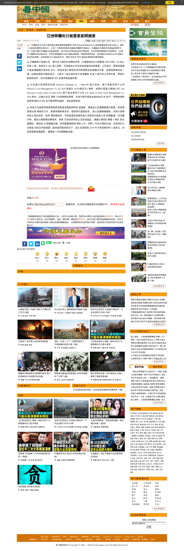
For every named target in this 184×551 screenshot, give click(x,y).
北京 (154, 444)
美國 (59, 21)
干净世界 (44, 539)
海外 (152, 461)
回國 (135, 461)
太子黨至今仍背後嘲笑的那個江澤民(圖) (147, 355)
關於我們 (74, 537)
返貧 (59, 460)
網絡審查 (159, 450)
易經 (153, 467)
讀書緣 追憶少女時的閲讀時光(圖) (145, 80)
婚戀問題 (105, 427)
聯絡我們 (55, 537)
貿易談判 (161, 427)
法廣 (153, 436)
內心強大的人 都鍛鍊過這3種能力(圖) (70, 309)
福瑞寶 (117, 539)
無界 (153, 539)
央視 (138, 458)
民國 (132, 464)
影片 (147, 21)
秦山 (134, 498)
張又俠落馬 (136, 136)
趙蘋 (157, 495)
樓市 (160, 441)
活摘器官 (133, 453)
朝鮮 (132, 438)
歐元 (143, 441)
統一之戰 (110, 460)
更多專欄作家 (159, 509)
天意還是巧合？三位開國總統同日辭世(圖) (148, 67)
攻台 (104, 460)
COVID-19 (97, 316)
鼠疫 (30, 345)
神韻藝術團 (56, 539)
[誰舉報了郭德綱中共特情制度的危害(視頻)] (35, 433)
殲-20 (99, 460)
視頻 (20, 395)
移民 (145, 458)
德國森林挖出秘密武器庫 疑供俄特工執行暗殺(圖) (156, 245)
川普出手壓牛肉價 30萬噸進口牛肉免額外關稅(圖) (156, 223)
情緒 (73, 313)
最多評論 (139, 367)
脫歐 (141, 438)
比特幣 (138, 441)
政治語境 (38, 460)
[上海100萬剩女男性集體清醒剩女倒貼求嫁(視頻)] (107, 400)
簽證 (132, 461)
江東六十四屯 (142, 453)
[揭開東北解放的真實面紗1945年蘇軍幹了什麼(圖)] (71, 353)
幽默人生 (159, 467)
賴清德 (155, 413)
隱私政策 (96, 537)
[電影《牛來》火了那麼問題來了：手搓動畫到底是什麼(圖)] (71, 321)
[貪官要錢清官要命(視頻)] (35, 466)
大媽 (164, 444)
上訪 (147, 450)
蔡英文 (149, 444)
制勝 (95, 460)
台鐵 (156, 416)
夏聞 (157, 489)
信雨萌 (71, 348)
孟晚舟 (138, 427)
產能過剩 (71, 460)
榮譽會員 (109, 216)
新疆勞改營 (152, 455)
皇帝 (143, 467)
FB (164, 436)
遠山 (145, 489)
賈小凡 (135, 486)
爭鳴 (31, 25)
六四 (159, 422)
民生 (148, 461)
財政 (164, 441)
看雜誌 (78, 539)
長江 (137, 422)
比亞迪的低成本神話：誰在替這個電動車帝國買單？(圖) (98, 390)
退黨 (163, 422)
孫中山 (144, 464)
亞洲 (18, 49)
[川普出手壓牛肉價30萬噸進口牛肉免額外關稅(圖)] (138, 220)
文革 (161, 469)
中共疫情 (112, 316)
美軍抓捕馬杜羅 (137, 139)
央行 (145, 438)
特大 (113, 41)
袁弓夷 (146, 422)
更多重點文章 (159, 286)
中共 (26, 380)
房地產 (155, 441)
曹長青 (146, 504)
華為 (156, 424)
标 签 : (21, 45)
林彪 (132, 467)
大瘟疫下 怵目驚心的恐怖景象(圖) (33, 341)
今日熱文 (23, 284)
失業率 (64, 460)
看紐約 (99, 539)
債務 (149, 438)
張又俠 (143, 419)
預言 (144, 469)
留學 (154, 458)
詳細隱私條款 (146, 3)
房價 (132, 447)
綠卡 (143, 461)
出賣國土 (150, 419)
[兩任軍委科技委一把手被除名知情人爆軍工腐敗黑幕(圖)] (107, 353)
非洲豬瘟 (141, 447)
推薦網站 (33, 539)
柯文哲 (136, 424)
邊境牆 (147, 427)
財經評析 (64, 25)
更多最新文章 (159, 324)
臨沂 (26, 316)
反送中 (132, 433)
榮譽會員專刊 (138, 59)
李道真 (146, 486)
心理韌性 (67, 313)
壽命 (157, 469)
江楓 (145, 501)
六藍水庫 (104, 348)
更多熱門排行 (159, 361)
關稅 (143, 427)
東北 (58, 380)
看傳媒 (108, 539)
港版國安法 (153, 422)
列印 (108, 41)
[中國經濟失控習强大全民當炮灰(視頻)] (71, 433)
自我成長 (79, 313)
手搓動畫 (64, 348)
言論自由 (160, 455)
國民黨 (151, 416)
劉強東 (159, 444)
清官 (27, 490)
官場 (48, 21)
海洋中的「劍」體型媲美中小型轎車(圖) (147, 315)
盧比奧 (160, 413)
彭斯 (152, 427)
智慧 (132, 469)
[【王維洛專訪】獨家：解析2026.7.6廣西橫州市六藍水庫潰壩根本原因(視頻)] (107, 321)
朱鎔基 (36, 490)
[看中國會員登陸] (148, 33)
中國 (31, 45)
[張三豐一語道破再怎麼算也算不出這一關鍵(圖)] (138, 231)
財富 (132, 444)
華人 (141, 458)
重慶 (22, 380)
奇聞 (136, 21)
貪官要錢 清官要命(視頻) (29, 486)
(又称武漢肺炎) (142, 413)
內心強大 (60, 313)
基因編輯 (160, 447)
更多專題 (160, 143)
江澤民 (142, 430)
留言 (103, 41)
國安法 (161, 416)
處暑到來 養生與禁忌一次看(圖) (144, 309)
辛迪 (157, 504)
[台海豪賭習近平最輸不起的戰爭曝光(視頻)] (107, 433)
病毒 (132, 416)
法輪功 (152, 450)
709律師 (143, 450)
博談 (81, 21)
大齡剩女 (97, 427)
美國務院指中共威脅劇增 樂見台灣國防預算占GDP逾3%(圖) (156, 179)
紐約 (92, 21)
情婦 (141, 433)
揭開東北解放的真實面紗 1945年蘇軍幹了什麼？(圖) (156, 278)
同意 (169, 3)
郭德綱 (23, 460)
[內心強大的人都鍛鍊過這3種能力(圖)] (71, 289)
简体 (93, 41)
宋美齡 (155, 464)
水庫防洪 (112, 348)
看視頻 (126, 539)
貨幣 (160, 438)
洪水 (141, 422)
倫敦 (26, 345)
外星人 (152, 469)
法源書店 (68, 539)
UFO (148, 424)
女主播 (133, 458)
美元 (156, 438)
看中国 (37, 11)
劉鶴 (132, 430)
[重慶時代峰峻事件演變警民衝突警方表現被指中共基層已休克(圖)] (35, 353)
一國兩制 (133, 436)
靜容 (145, 498)
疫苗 (132, 424)
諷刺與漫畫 (53, 25)
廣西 (95, 348)
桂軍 (135, 464)
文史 (114, 21)
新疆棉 (132, 422)
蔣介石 (150, 464)
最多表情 (157, 367)
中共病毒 (105, 316)
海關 (157, 458)
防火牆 (132, 450)
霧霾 (154, 447)
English (106, 537)
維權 (137, 450)
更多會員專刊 (159, 83)
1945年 (64, 380)
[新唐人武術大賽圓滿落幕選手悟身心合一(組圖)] (138, 210)
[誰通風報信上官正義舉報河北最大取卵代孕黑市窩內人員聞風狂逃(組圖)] (138, 198)
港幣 (150, 441)
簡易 (157, 483)
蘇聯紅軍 (70, 380)
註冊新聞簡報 (138, 515)
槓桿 (153, 438)
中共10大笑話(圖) (138, 352)
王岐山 (132, 427)
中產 (135, 444)
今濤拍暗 (147, 483)
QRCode (57, 243)
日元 (146, 441)
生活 (125, 21)
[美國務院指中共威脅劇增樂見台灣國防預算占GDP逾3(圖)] (138, 177)
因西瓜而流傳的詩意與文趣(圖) (144, 64)
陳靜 (145, 492)
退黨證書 (89, 539)
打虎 (153, 433)
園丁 (134, 495)
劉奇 (135, 467)
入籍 (139, 461)
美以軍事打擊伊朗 (138, 132)
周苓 (134, 492)
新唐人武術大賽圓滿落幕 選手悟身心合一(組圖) (156, 212)
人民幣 (132, 441)
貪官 (22, 490)
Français (117, 537)
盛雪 (145, 495)
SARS (145, 455)
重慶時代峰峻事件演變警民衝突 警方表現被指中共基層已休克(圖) (156, 157)
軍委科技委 (97, 380)
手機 (139, 469)
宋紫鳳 (135, 483)
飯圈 (38, 380)
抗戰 (139, 464)
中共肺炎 (133, 413)
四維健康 (136, 504)
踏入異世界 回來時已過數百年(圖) (145, 73)
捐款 (65, 537)
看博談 (30, 30)
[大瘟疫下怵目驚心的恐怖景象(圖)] (35, 321)
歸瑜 (157, 486)
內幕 (157, 430)
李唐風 (158, 492)
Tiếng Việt (129, 537)
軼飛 (134, 489)
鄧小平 (161, 464)
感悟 (135, 469)
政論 (37, 25)
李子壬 (158, 501)
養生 (132, 472)
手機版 (87, 41)
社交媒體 (159, 436)
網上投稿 (44, 537)
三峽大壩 (157, 419)
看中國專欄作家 (140, 478)
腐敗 (145, 433)
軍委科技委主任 (108, 380)
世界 (103, 21)
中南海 (153, 430)
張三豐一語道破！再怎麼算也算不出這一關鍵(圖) (156, 234)
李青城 (158, 498)
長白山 (159, 453)
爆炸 (34, 316)
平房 (30, 316)
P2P (150, 447)
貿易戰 (132, 419)
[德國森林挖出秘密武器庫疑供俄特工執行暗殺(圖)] (138, 242)
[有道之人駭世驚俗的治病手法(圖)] (138, 253)
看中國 (161, 433)
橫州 (99, 348)
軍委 (117, 380)
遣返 (161, 458)
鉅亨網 (35, 198)
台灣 (145, 444)
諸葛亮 (148, 467)
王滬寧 (136, 430)
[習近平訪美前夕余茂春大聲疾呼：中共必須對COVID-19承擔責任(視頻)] (107, 289)
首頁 (26, 21)
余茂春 (119, 316)
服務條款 (85, 537)
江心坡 (139, 455)
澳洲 (162, 461)
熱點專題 (136, 127)
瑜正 (134, 501)
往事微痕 (140, 436)
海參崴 (140, 444)
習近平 (138, 419)
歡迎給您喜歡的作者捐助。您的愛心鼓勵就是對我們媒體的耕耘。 (56, 188)
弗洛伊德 (143, 424)
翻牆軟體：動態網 (140, 539)
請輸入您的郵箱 (149, 520)
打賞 (98, 41)
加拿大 (136, 438)
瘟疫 (22, 345)
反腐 (149, 433)
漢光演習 (145, 416)
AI (75, 348)
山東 (22, 316)
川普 (150, 413)
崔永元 (147, 430)
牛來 (58, 348)
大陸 (37, 21)
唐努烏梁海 (152, 453)
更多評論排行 (159, 403)
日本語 (140, 537)
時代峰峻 (32, 380)
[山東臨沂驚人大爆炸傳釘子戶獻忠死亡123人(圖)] (35, 289)
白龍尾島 (133, 455)
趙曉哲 (121, 380)
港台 (70, 21)
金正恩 (161, 424)
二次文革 (30, 460)
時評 (25, 25)
